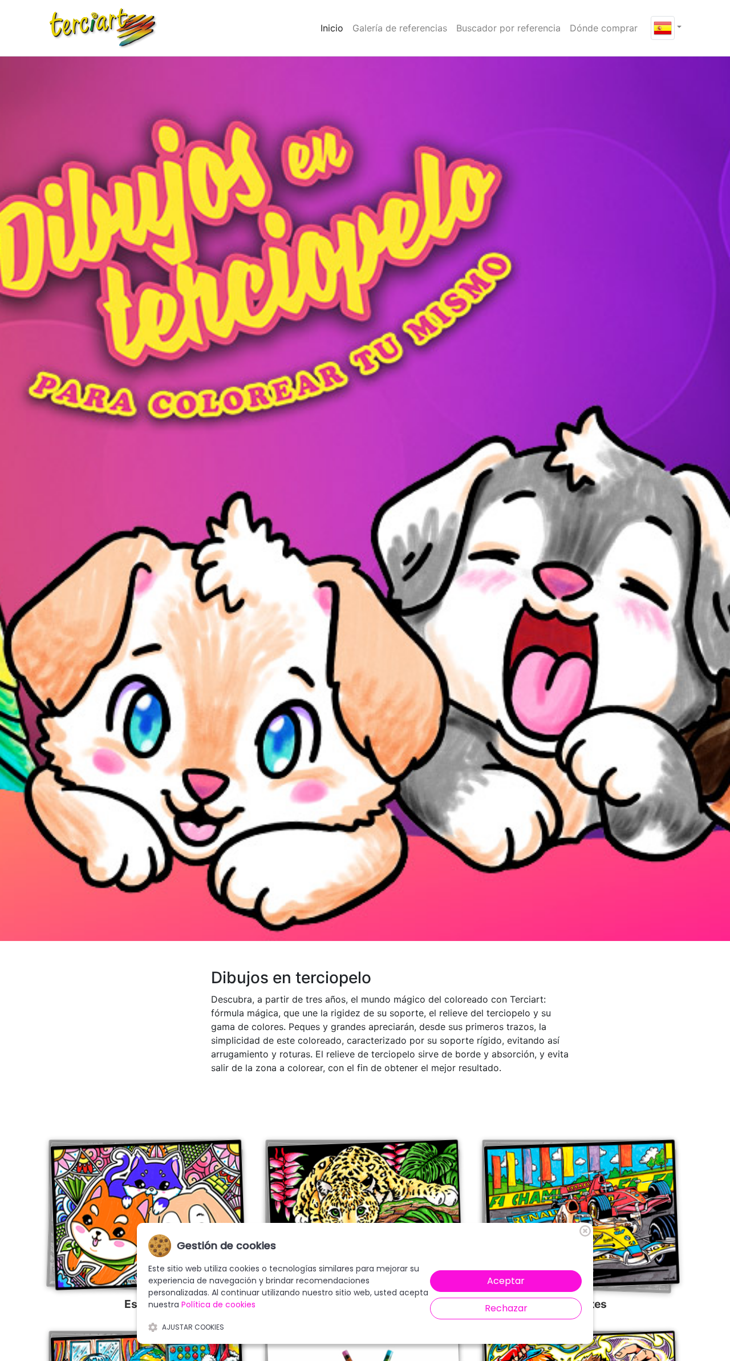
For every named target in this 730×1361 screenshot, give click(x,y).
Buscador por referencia (508, 28)
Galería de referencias (399, 28)
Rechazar (506, 1308)
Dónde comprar (604, 28)
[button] (666, 27)
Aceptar (506, 1280)
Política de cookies (218, 1304)
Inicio (334, 28)
